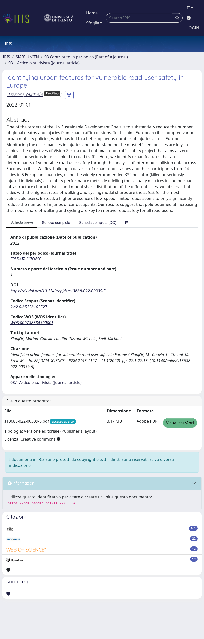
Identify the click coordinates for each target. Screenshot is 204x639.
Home (92, 13)
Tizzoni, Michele (25, 94)
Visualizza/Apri (180, 423)
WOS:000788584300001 (31, 322)
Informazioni (23, 483)
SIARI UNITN (27, 57)
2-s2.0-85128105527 (28, 307)
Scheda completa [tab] (56, 222)
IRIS (6, 57)
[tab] (127, 222)
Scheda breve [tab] (21, 222)
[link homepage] (18, 18)
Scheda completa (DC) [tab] (97, 222)
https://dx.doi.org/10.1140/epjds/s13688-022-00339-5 (58, 291)
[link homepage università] (58, 18)
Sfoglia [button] (92, 23)
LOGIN (193, 28)
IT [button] (188, 8)
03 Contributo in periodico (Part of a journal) (86, 57)
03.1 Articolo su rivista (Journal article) (44, 62)
